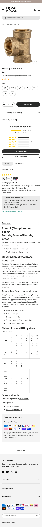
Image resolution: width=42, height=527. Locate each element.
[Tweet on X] (9, 120)
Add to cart (28, 104)
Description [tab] (6, 223)
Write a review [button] (21, 151)
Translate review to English (13, 211)
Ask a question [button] (21, 156)
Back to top (21, 450)
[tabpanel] (21, 319)
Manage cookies (7, 489)
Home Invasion (10, 522)
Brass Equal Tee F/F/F (13, 24)
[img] (6, 175)
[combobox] (21, 18)
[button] (39, 9)
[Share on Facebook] (12, 120)
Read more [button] (7, 192)
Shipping (13, 75)
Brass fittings (24, 399)
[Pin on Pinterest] (16, 120)
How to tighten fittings (14, 410)
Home (3, 24)
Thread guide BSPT (13, 407)
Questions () (19, 164)
